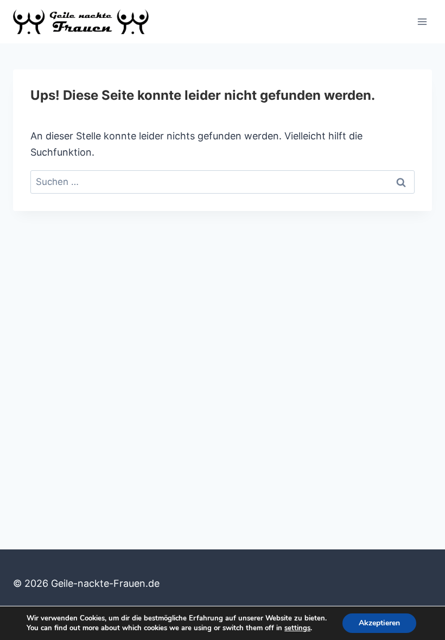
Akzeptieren (379, 623)
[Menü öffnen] (422, 21)
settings (297, 628)
